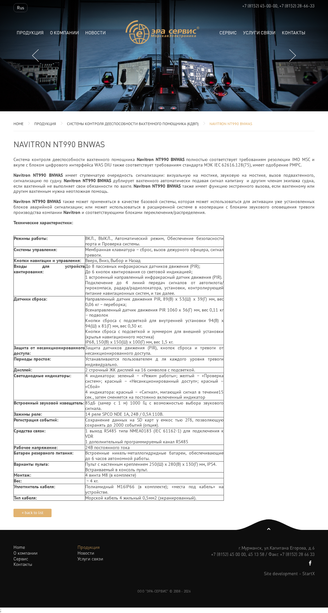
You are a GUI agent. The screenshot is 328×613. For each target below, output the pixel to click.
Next (292, 55)
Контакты (293, 32)
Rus (20, 7)
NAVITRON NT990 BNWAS (230, 123)
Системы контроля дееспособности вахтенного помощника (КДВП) (133, 123)
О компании (64, 32)
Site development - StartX (289, 573)
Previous (35, 55)
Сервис (228, 32)
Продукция (30, 32)
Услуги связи (259, 32)
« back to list (32, 512)
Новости (86, 553)
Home (18, 123)
